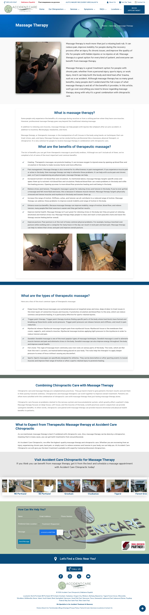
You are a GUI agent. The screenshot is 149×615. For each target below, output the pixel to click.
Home (104, 26)
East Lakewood (115, 598)
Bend (53, 598)
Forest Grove (112, 596)
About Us (45, 608)
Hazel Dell (75, 598)
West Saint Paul (84, 601)
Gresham (62, 596)
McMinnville (28, 598)
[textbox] (28, 524)
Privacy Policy (74, 608)
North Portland (36, 596)
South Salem (47, 598)
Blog (60, 608)
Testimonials (53, 608)
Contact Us (108, 608)
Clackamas (69, 596)
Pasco (92, 598)
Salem (40, 598)
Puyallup (129, 598)
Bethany (92, 596)
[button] (57, 9)
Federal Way (63, 601)
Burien (123, 598)
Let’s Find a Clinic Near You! (78, 559)
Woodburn (20, 598)
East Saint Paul (73, 601)
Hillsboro (85, 596)
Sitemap (66, 608)
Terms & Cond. (85, 608)
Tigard (105, 596)
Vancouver (67, 598)
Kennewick (98, 598)
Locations (100, 608)
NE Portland (46, 596)
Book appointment (134, 9)
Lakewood (106, 598)
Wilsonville (122, 596)
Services (112, 26)
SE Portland (54, 596)
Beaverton (99, 596)
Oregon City (78, 596)
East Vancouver (84, 598)
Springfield (59, 598)
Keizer (35, 598)
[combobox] (29, 524)
